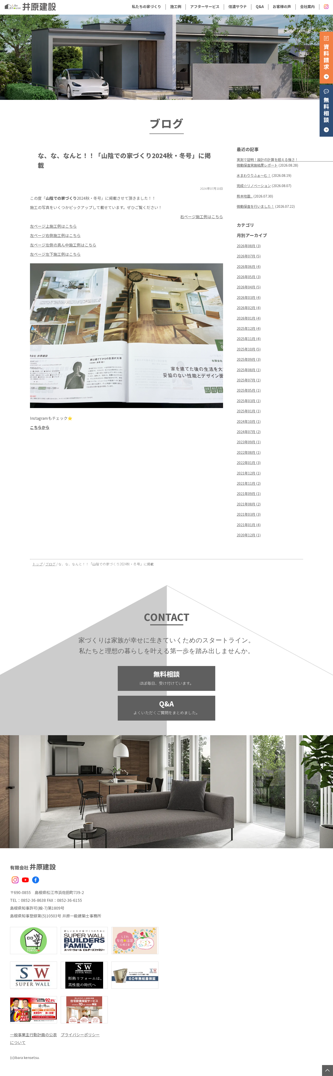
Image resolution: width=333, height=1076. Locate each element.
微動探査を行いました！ (255, 206)
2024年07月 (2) (249, 431)
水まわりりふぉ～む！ (254, 175)
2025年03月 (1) (249, 400)
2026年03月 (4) (249, 297)
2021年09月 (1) (249, 493)
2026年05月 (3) (249, 276)
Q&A (260, 6)
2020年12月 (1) (249, 534)
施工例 (175, 6)
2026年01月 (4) (249, 318)
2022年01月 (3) (249, 462)
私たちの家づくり (146, 6)
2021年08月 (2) (249, 503)
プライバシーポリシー (80, 1035)
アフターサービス (204, 6)
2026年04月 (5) (249, 286)
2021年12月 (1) (249, 473)
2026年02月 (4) (249, 307)
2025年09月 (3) (249, 359)
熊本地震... (245, 196)
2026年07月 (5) (249, 255)
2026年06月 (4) (249, 266)
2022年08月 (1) (249, 452)
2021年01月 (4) (249, 524)
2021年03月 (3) (249, 514)
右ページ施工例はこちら (201, 216)
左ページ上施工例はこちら (53, 226)
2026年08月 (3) (249, 245)
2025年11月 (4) (249, 338)
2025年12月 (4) (249, 328)
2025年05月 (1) (249, 390)
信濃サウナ (237, 6)
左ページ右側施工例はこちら (55, 235)
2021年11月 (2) (249, 483)
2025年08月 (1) (249, 369)
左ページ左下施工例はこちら (55, 254)
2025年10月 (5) (249, 349)
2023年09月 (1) (249, 441)
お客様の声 (282, 6)
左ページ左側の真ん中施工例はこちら (63, 245)
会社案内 (307, 6)
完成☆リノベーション (254, 185)
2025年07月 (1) (249, 379)
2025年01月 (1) (249, 410)
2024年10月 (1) (249, 421)
